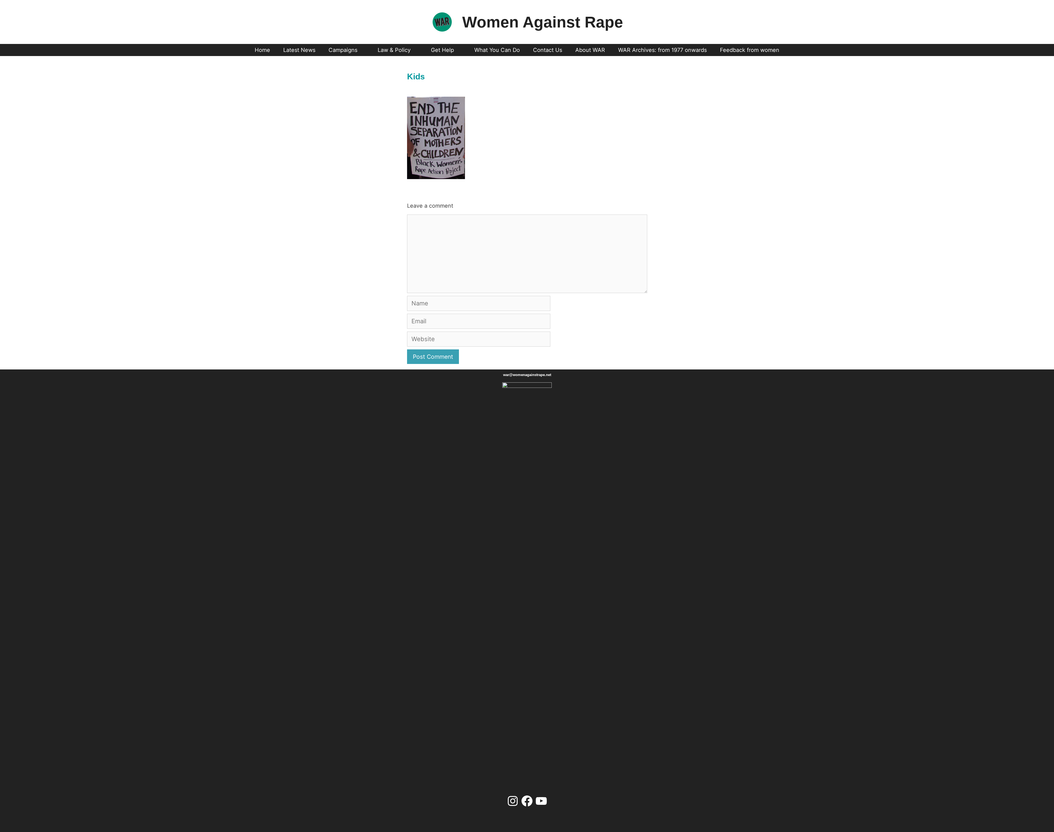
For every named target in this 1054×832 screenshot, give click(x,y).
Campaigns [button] (343, 50)
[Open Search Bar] (796, 50)
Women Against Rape (542, 22)
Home (262, 50)
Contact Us (547, 50)
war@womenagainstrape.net (527, 375)
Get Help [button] (442, 50)
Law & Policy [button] (394, 50)
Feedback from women (749, 50)
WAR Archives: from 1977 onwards (662, 50)
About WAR (590, 50)
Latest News (299, 50)
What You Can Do (497, 50)
